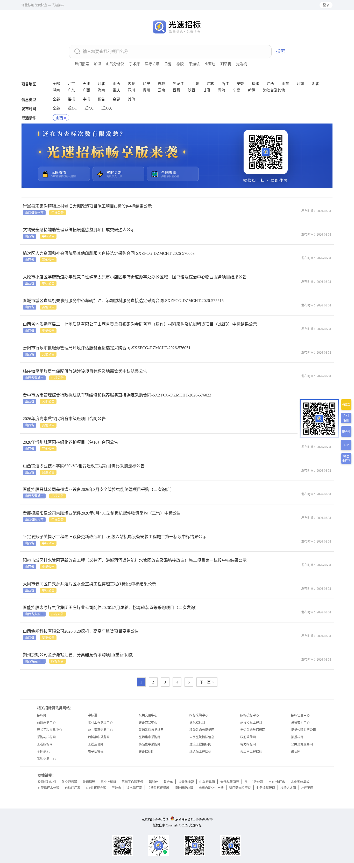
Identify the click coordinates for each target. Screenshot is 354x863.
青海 (221, 90)
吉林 (161, 84)
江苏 (210, 84)
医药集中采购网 (149, 737)
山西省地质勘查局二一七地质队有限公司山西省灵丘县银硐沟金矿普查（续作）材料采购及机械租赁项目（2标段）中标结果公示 (140, 324)
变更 (116, 99)
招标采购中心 (198, 715)
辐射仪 (153, 782)
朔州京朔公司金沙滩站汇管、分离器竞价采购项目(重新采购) (78, 655)
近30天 (106, 108)
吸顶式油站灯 (47, 782)
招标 (71, 99)
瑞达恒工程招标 (200, 752)
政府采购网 (248, 737)
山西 (116, 84)
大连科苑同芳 (229, 782)
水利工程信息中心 (100, 722)
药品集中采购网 (149, 744)
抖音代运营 (186, 782)
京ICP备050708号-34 (155, 819)
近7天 (89, 108)
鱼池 (168, 64)
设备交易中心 (300, 722)
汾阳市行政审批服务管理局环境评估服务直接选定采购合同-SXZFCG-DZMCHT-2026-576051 (106, 348)
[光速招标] (111, 42)
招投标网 (297, 737)
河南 (300, 84)
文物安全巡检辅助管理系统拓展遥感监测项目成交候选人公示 (79, 230)
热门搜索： (84, 64)
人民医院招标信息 (201, 737)
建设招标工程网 (251, 722)
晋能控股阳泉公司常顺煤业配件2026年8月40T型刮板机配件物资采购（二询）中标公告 (102, 513)
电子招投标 (95, 752)
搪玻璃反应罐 (184, 788)
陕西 (191, 90)
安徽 (240, 84)
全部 (56, 84)
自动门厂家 (72, 788)
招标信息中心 (300, 715)
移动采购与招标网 (201, 730)
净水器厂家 (134, 788)
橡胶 (180, 64)
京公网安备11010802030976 (194, 819)
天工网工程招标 (251, 752)
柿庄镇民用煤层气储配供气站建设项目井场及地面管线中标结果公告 (85, 371)
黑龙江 (178, 84)
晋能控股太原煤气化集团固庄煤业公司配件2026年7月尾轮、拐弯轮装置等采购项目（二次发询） (111, 607)
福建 (255, 84)
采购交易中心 (46, 759)
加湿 (97, 64)
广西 (86, 90)
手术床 (134, 64)
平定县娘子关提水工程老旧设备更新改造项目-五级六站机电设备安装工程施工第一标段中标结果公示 (115, 537)
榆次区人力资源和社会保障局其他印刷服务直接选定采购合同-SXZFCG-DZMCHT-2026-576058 (109, 253)
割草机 (225, 64)
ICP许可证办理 (96, 788)
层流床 (116, 788)
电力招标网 (248, 744)
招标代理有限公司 (303, 730)
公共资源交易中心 (100, 730)
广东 (71, 90)
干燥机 (194, 64)
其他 (131, 99)
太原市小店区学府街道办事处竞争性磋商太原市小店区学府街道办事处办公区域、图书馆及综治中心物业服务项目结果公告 (135, 277)
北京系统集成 (300, 782)
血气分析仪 (115, 64)
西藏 (176, 90)
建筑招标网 (197, 722)
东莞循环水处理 (48, 788)
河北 (101, 84)
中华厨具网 (207, 782)
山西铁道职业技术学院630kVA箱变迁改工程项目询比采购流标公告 (84, 466)
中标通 (92, 715)
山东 (285, 84)
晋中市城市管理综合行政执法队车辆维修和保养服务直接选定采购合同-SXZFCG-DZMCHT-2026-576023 (117, 395)
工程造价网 (95, 744)
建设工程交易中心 (49, 730)
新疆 (251, 90)
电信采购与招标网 (252, 730)
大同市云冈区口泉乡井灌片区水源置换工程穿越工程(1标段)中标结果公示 (89, 584)
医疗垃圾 (152, 64)
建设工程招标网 (200, 744)
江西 (270, 84)
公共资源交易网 (302, 744)
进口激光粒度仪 (240, 788)
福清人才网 (288, 788)
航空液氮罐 (69, 782)
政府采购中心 (46, 722)
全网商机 (43, 752)
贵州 (146, 90)
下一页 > (207, 682)
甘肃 (206, 90)
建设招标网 (146, 752)
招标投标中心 (249, 715)
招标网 (41, 715)
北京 (71, 84)
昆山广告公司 (253, 782)
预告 (101, 99)
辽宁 (146, 84)
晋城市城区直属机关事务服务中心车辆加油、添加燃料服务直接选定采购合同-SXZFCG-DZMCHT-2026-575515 (123, 300)
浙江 (225, 84)
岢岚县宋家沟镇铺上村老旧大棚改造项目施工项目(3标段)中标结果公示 (87, 206)
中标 (86, 99)
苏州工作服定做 (132, 782)
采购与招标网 (46, 737)
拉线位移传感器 (158, 788)
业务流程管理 (265, 788)
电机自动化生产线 (211, 788)
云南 (161, 90)
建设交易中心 (148, 722)
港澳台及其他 (274, 90)
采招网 (295, 752)
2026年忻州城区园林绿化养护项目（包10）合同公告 (70, 442)
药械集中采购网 (99, 737)
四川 (131, 90)
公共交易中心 (148, 715)
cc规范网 (307, 788)
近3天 (72, 108)
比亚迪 (209, 64)
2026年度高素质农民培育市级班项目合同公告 (64, 418)
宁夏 (236, 90)
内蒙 (131, 84)
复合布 (168, 782)
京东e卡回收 (276, 782)
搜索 (280, 51)
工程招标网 (45, 744)
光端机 (241, 64)
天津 (86, 84)
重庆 (116, 90)
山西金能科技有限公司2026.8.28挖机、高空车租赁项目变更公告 (81, 631)
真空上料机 (108, 782)
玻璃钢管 (89, 782)
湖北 (315, 84)
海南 (101, 90)
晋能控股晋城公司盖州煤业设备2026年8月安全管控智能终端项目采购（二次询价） (98, 489)
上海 (195, 84)
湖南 (56, 90)
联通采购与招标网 (151, 730)
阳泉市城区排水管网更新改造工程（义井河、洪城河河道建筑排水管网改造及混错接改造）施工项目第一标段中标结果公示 (135, 560)
